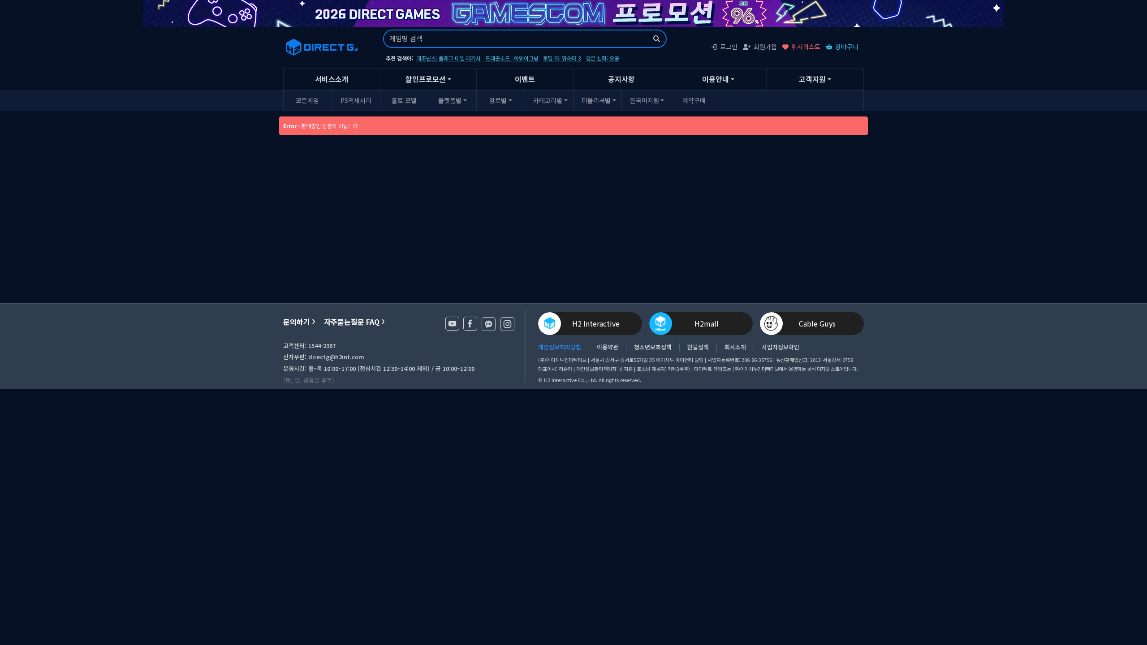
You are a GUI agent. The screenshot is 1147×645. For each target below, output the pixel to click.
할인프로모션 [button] (425, 78)
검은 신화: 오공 (602, 58)
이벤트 (525, 78)
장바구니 (846, 46)
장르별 (498, 100)
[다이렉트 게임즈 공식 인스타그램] (507, 324)
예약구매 (694, 100)
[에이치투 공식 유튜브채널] (452, 324)
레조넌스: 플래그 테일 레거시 (448, 58)
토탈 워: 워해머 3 (562, 58)
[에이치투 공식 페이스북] (470, 324)
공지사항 (621, 78)
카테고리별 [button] (547, 100)
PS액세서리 (356, 100)
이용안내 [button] (715, 78)
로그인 (728, 46)
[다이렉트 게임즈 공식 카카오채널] (488, 324)
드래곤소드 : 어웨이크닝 (512, 58)
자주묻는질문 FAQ (351, 322)
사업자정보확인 (780, 347)
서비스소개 (332, 78)
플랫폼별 (449, 100)
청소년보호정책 (653, 347)
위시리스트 (805, 46)
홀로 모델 (404, 100)
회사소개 (735, 347)
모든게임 (307, 100)
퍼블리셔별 (596, 100)
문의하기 (296, 322)
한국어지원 (644, 100)
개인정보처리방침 (559, 347)
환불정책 (698, 347)
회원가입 (765, 46)
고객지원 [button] (812, 78)
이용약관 (607, 347)
